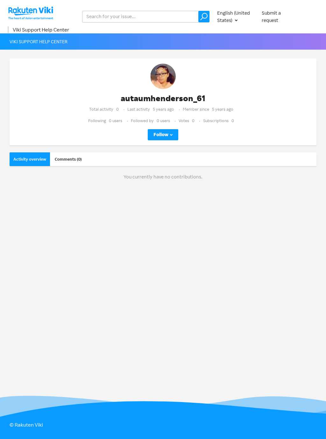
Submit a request (271, 16)
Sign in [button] (309, 16)
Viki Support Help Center (41, 29)
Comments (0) (68, 159)
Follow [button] (160, 134)
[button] (203, 16)
